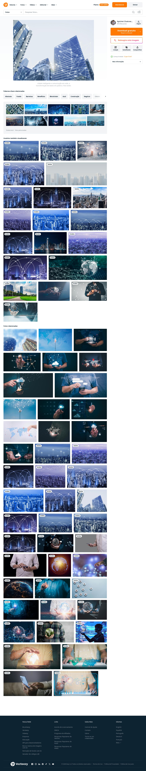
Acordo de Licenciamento (63, 727)
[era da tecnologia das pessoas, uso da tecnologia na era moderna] (91, 543)
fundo (19, 96)
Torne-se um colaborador (89, 737)
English (118, 727)
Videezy (25, 733)
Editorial (43, 5)
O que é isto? (128, 56)
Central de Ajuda (91, 727)
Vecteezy (25, 730)
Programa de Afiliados (62, 733)
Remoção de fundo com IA (31, 751)
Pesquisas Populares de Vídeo (63, 747)
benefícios (41, 96)
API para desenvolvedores (31, 743)
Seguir (139, 24)
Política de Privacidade (111, 764)
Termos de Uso (98, 764)
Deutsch (119, 736)
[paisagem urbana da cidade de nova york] (90, 197)
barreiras (29, 96)
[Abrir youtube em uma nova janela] (53, 764)
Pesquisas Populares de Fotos (63, 742)
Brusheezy (26, 727)
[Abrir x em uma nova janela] (49, 764)
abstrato (8, 96)
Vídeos (32, 5)
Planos (96, 5)
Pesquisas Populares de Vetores (63, 737)
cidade (97, 96)
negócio (87, 96)
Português (120, 733)
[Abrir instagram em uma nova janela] (36, 764)
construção (75, 96)
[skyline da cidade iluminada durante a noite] (50, 243)
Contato (87, 730)
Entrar (135, 5)
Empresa (25, 736)
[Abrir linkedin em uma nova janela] (39, 764)
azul (64, 96)
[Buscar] (133, 12)
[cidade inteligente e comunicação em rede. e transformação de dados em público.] (21, 151)
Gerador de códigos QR (30, 754)
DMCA (56, 730)
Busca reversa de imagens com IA (32, 747)
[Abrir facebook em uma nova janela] (32, 764)
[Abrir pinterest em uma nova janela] (43, 764)
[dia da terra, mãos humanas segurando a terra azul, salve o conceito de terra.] (55, 631)
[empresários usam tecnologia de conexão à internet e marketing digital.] (20, 312)
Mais (53, 5)
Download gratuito (126, 31)
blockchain (54, 96)
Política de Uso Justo (127, 764)
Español (119, 730)
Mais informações (118, 62)
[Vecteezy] (5, 5)
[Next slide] (103, 96)
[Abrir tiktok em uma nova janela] (46, 764)
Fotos (22, 5)
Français (119, 740)
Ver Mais (96, 121)
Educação (25, 740)
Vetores (12, 5)
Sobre (87, 733)
